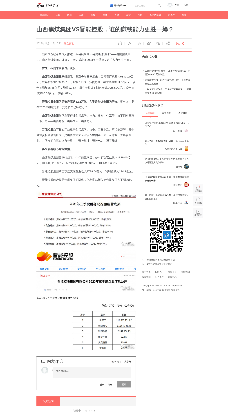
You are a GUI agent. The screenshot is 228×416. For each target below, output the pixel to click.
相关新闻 (48, 401)
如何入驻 (159, 272)
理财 (105, 14)
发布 (123, 384)
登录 (102, 384)
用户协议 (159, 277)
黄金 (116, 14)
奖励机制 (185, 272)
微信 (157, 43)
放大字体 (138, 43)
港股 (69, 14)
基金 (93, 14)
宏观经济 (44, 14)
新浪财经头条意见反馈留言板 (161, 260)
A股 (58, 14)
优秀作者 (166, 113)
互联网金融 (155, 14)
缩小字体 (129, 43)
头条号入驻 (149, 56)
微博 (148, 43)
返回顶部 (198, 227)
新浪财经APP (120, 5)
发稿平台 (172, 272)
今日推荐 (150, 113)
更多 (184, 14)
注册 (186, 5)
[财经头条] (47, 5)
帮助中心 (172, 277)
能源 (140, 14)
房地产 (171, 14)
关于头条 (146, 272)
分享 (167, 43)
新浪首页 (198, 191)
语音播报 (120, 43)
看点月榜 (183, 113)
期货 (128, 14)
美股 (81, 14)
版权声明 (146, 277)
